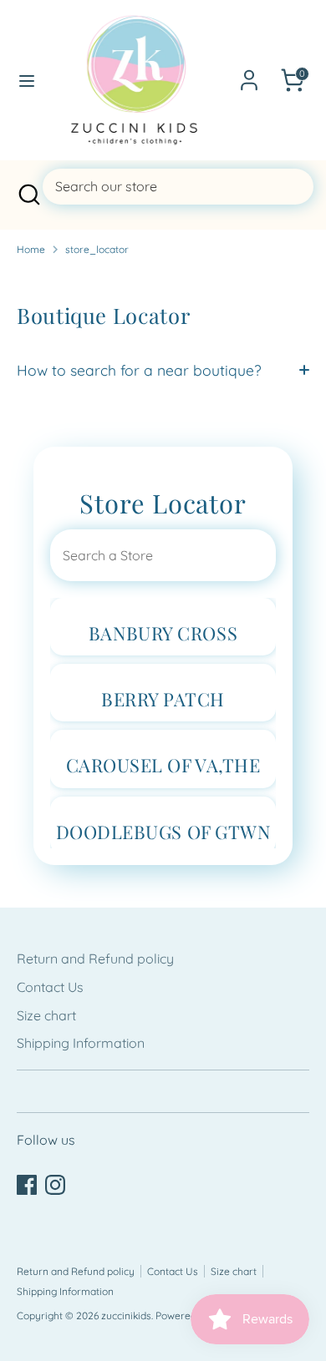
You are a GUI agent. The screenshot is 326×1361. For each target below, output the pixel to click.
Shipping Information (81, 1043)
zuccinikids (126, 1315)
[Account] (249, 73)
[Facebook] (27, 1185)
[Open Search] (28, 194)
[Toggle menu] (21, 80)
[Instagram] (55, 1185)
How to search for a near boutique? (139, 370)
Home (31, 249)
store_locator (97, 249)
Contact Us (50, 987)
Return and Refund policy (95, 958)
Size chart (46, 1015)
